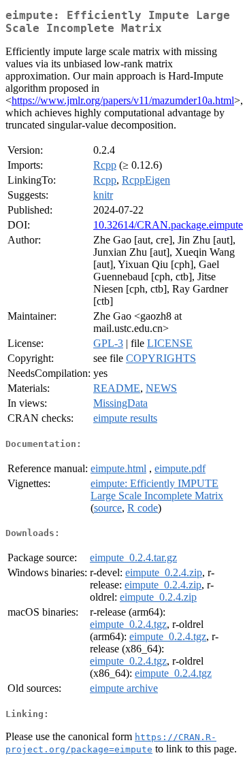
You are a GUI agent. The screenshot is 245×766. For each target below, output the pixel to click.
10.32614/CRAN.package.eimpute (168, 225)
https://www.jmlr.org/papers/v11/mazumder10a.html (123, 100)
